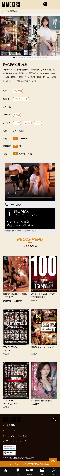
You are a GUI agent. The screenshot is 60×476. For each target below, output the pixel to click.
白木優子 (35, 404)
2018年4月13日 (21, 99)
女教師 (27, 123)
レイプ (17, 123)
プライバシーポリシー (17, 441)
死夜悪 (17, 115)
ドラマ (38, 123)
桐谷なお (18, 91)
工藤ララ (18, 301)
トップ (4, 11)
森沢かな (7, 301)
